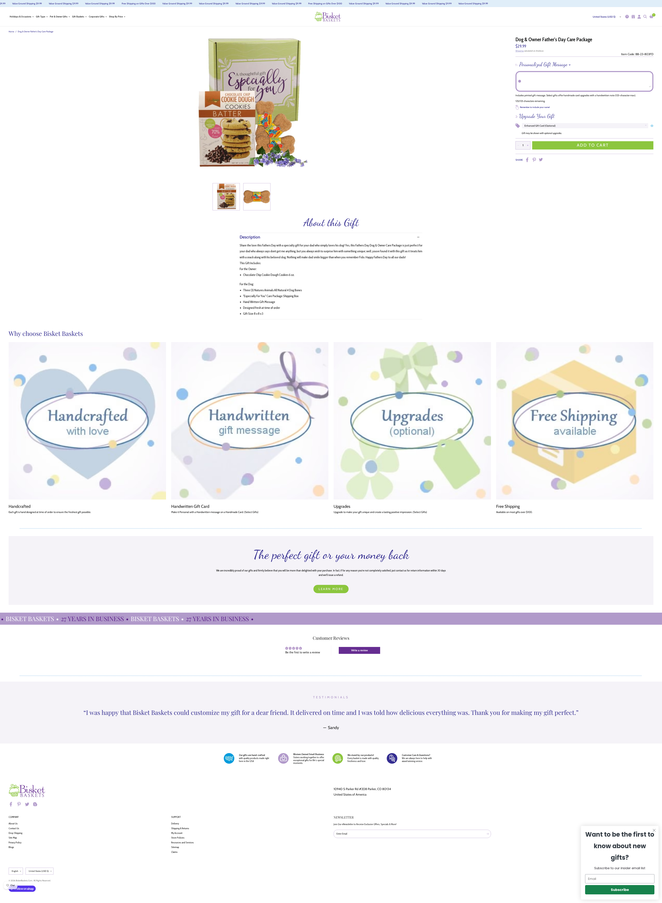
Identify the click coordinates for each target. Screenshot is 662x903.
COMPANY (14, 817)
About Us (13, 823)
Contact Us (14, 828)
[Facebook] (12, 804)
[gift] (633, 16)
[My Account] (639, 16)
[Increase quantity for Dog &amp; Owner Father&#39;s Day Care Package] (527, 145)
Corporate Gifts (96, 16)
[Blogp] (37, 804)
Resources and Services (182, 842)
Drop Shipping (15, 833)
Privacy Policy (15, 842)
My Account (176, 833)
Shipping (519, 50)
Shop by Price (116, 16)
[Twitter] (28, 804)
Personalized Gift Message (541, 64)
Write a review (359, 650)
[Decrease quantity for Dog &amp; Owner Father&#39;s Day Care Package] (518, 145)
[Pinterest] (20, 804)
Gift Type (40, 16)
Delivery (175, 823)
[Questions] (627, 16)
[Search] (645, 16)
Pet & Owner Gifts (58, 16)
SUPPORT (176, 817)
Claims (174, 852)
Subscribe (620, 889)
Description (250, 237)
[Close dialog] (654, 830)
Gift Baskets (78, 16)
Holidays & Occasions (20, 16)
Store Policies (177, 837)
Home (11, 31)
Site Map (13, 837)
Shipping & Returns (180, 828)
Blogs (11, 847)
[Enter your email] (487, 834)
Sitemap (175, 847)
